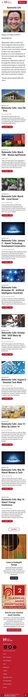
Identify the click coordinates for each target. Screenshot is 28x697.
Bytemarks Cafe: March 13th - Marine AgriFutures (14, 153)
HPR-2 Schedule (7, 660)
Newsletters (6, 667)
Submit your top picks (14, 630)
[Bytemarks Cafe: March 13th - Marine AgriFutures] (13, 140)
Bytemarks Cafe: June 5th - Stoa (14, 109)
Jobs (4, 664)
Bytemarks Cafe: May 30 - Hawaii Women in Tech (14, 471)
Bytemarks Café (5, 105)
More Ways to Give (7, 677)
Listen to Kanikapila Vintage (14, 563)
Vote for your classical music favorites (14, 613)
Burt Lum (9, 38)
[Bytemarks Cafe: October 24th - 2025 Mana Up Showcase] (13, 320)
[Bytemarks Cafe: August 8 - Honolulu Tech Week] (13, 367)
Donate (23, 2)
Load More (14, 529)
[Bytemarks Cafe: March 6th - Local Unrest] (13, 184)
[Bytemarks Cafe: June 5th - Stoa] (13, 95)
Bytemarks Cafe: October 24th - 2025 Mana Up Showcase (13, 335)
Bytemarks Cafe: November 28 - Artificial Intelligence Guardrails (13, 290)
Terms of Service (7, 684)
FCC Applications (7, 680)
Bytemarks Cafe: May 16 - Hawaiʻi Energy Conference (14, 502)
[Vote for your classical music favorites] (14, 596)
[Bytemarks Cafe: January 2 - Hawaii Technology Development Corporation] (13, 228)
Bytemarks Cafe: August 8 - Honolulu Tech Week (14, 381)
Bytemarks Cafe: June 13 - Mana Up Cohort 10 (14, 425)
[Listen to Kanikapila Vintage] (14, 546)
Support (5, 674)
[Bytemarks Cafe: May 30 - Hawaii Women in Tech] (13, 457)
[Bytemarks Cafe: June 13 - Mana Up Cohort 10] (13, 411)
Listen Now (14, 578)
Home (4, 654)
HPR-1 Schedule (7, 657)
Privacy (5, 687)
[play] (2, 695)
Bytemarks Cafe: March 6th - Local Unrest (12, 197)
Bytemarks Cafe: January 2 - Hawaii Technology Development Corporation (13, 243)
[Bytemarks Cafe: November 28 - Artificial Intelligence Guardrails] (13, 275)
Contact (5, 670)
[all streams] (26, 695)
